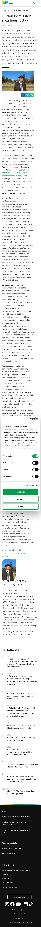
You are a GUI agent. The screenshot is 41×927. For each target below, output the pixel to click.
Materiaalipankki (11, 848)
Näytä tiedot (29, 485)
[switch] (35, 463)
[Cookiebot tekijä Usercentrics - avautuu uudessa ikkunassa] (29, 418)
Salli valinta (20, 499)
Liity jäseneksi (19, 897)
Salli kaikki (21, 492)
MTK (4, 811)
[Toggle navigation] (37, 3)
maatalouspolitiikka (16, 550)
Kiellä (20, 506)
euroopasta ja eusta (10, 553)
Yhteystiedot (9, 853)
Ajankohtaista (9, 843)
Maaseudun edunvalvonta (16, 816)
